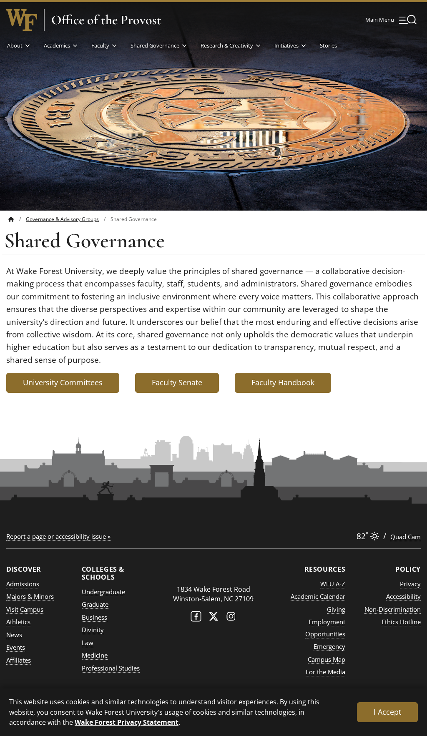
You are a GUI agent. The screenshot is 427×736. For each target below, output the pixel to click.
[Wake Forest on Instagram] (231, 618)
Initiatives (286, 45)
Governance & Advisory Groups (62, 219)
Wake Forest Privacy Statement (126, 722)
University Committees (63, 382)
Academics (57, 45)
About (15, 45)
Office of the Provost (106, 20)
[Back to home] (11, 219)
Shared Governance (155, 45)
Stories (328, 45)
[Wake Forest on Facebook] (196, 618)
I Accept (387, 712)
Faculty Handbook (282, 382)
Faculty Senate (177, 382)
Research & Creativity (227, 45)
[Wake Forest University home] (21, 20)
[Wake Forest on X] (213, 618)
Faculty (100, 45)
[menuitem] (17, 219)
